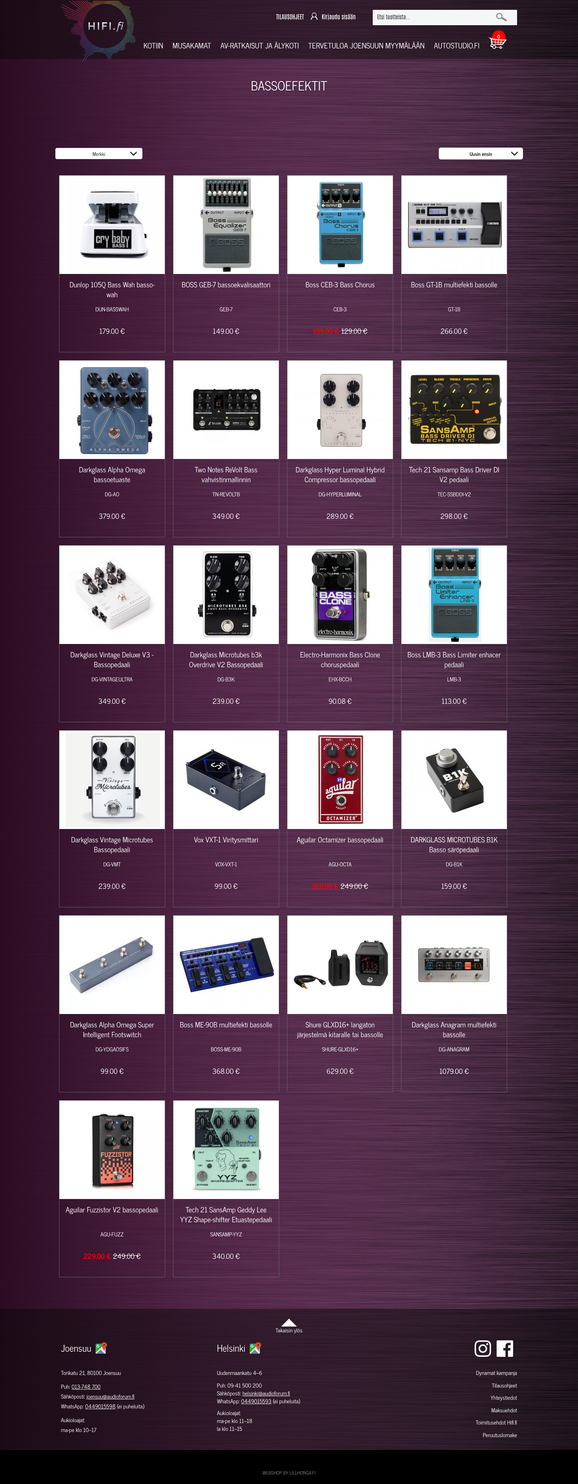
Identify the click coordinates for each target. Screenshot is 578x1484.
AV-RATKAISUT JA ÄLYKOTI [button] (260, 45)
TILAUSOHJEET (290, 17)
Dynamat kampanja (496, 1372)
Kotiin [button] (153, 45)
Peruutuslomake (500, 1435)
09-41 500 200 (245, 1385)
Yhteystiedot (503, 1397)
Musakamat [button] (192, 45)
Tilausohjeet (504, 1385)
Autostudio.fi (456, 45)
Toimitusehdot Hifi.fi (496, 1422)
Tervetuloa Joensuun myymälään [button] (366, 45)
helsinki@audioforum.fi (266, 1393)
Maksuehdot (504, 1410)
